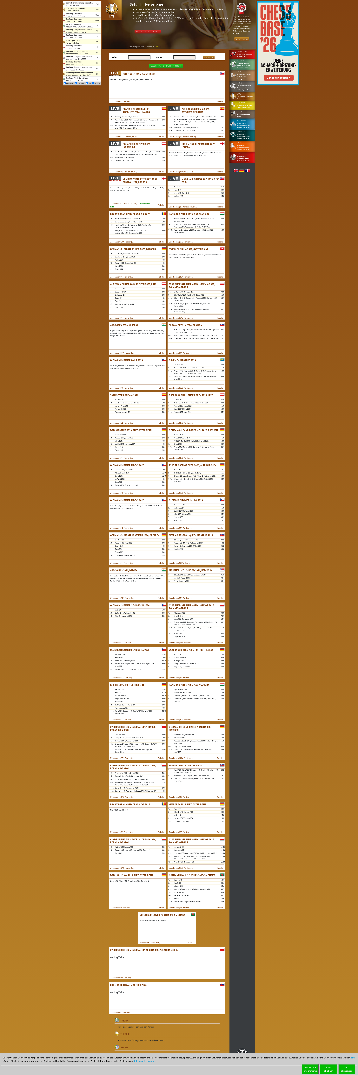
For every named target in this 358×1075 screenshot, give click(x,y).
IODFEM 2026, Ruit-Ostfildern (127, 684)
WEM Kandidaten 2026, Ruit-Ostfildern (191, 649)
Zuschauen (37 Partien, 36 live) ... (124, 203)
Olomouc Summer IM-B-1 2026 (186, 500)
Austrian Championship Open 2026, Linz (133, 284)
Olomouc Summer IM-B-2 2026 (127, 500)
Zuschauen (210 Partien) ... (122, 797)
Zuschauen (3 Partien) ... (121, 102)
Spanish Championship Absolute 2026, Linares (136, 111)
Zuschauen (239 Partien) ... (181, 868)
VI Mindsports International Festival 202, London (140, 181)
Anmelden (242, 39)
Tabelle (220, 102)
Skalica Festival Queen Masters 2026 (191, 535)
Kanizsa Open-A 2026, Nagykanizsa (189, 214)
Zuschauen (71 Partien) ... (121, 642)
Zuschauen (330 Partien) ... (181, 388)
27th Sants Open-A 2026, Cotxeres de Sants (196, 111)
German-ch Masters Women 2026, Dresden (134, 535)
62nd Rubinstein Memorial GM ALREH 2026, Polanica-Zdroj (144, 950)
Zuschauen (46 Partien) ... (121, 388)
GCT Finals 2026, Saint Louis (139, 74)
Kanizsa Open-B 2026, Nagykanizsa (189, 684)
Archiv (124, 1047)
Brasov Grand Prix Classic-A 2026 (130, 214)
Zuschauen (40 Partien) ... (121, 978)
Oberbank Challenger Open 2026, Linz (191, 395)
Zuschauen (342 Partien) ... (181, 318)
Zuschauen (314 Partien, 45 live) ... (125, 137)
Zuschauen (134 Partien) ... (181, 277)
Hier (353, 1057)
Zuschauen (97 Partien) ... (121, 719)
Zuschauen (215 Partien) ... (181, 642)
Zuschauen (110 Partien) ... (122, 353)
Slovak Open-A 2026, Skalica (185, 325)
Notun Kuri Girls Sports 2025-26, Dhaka (192, 875)
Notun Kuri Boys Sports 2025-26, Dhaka (162, 914)
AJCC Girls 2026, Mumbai (124, 570)
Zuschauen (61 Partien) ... (180, 907)
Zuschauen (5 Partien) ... (121, 907)
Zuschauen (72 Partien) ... (121, 423)
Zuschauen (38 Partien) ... (180, 832)
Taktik (124, 1020)
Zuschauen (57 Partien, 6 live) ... (183, 207)
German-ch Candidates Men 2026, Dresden (193, 430)
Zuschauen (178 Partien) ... (122, 677)
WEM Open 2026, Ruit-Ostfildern (187, 804)
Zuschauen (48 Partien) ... (180, 598)
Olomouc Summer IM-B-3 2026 (127, 465)
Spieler (113, 57)
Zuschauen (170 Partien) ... (181, 458)
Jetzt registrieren (147, 32)
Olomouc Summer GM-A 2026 (126, 360)
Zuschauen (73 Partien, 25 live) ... (183, 137)
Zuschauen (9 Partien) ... (179, 563)
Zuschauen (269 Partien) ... (122, 242)
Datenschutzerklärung (144, 1061)
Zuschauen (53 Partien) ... (151, 943)
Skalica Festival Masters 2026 (128, 985)
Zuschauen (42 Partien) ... (121, 528)
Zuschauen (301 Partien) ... (181, 719)
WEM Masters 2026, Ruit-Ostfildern (131, 430)
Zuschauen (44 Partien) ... (121, 277)
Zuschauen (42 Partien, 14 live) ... (124, 172)
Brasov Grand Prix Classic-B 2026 (130, 804)
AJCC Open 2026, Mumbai (124, 325)
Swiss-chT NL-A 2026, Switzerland (189, 249)
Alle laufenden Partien (166, 66)
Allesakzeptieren (346, 1069)
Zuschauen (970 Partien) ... (181, 242)
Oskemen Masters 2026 (182, 360)
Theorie (124, 1034)
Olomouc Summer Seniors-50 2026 (129, 605)
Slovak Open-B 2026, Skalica (185, 765)
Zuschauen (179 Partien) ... (181, 423)
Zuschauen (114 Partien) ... (181, 758)
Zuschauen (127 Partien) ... (122, 598)
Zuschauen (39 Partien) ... (121, 832)
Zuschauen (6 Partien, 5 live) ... (182, 172)
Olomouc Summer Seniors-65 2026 (129, 649)
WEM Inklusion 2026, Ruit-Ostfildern (131, 875)
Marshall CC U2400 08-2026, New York (190, 570)
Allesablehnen (328, 1069)
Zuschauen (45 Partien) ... (121, 493)
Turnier (158, 57)
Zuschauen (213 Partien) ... (122, 868)
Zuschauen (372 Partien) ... (122, 758)
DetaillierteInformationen (311, 1069)
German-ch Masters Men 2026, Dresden (133, 249)
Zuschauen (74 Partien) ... (180, 677)
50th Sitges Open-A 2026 (124, 395)
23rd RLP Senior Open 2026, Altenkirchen (192, 465)
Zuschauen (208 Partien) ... (181, 493)
